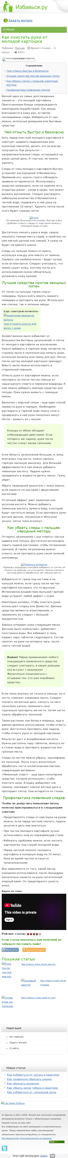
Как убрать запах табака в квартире (32, 1087)
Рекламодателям (10, 1138)
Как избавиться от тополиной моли (31, 1092)
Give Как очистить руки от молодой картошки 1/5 (28, 934)
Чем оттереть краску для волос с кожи (20, 325)
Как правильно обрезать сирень (29, 1079)
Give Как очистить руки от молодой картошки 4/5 (37, 934)
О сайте (14, 1048)
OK (52, 1156)
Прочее (20, 48)
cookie (43, 1156)
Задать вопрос (20, 20)
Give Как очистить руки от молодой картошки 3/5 (34, 934)
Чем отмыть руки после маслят (38, 964)
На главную (16, 1036)
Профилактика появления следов (28, 90)
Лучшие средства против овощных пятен (33, 76)
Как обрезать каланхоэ (23, 1083)
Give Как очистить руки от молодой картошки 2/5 (31, 934)
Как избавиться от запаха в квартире (33, 1074)
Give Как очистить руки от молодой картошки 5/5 (40, 934)
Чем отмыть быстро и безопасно (27, 71)
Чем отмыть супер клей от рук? (38, 998)
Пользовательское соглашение (36, 1138)
